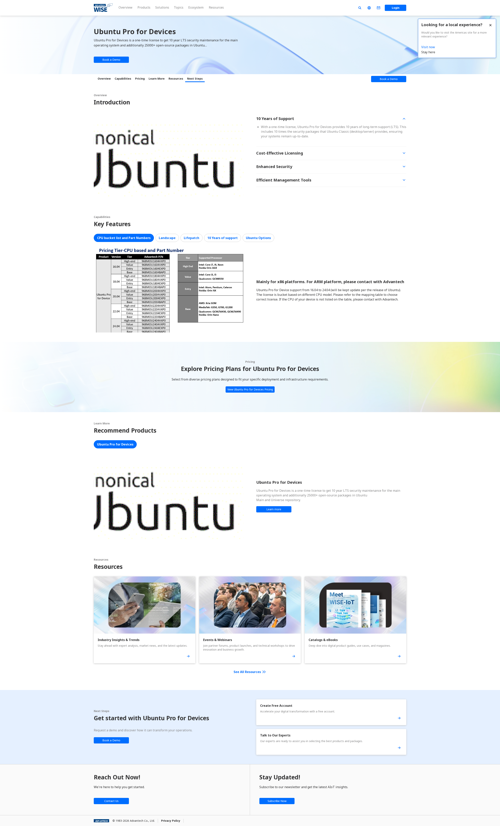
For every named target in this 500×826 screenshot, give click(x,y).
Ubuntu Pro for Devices (115, 444)
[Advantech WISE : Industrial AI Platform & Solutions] (103, 8)
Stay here (428, 52)
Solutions (162, 7)
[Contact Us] (378, 8)
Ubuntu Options (258, 238)
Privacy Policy (170, 820)
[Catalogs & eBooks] (399, 656)
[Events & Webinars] (294, 656)
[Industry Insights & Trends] (188, 656)
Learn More (157, 78)
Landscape (167, 238)
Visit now (428, 47)
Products (144, 7)
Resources (216, 7)
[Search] (360, 8)
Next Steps (195, 78)
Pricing (140, 78)
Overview (125, 7)
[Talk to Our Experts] (399, 748)
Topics (178, 7)
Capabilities (123, 78)
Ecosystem (196, 7)
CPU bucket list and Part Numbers (124, 238)
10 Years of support (222, 238)
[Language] (369, 8)
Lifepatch (191, 238)
